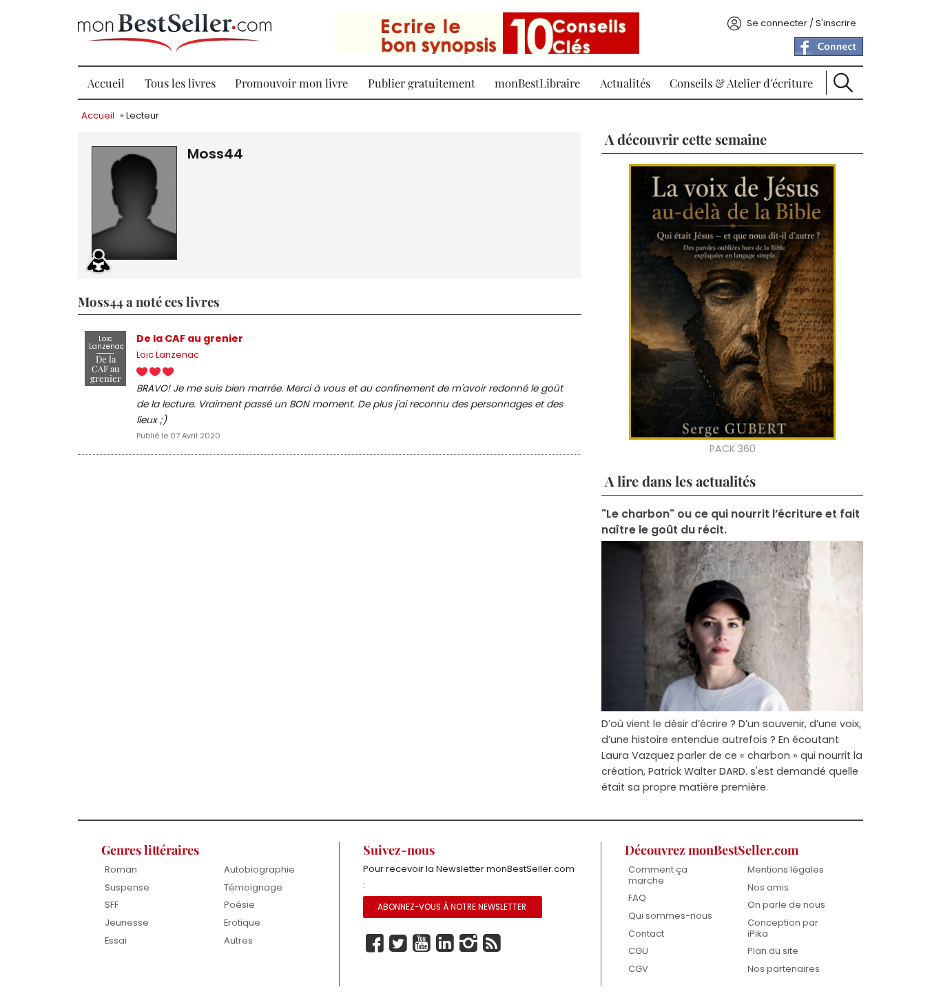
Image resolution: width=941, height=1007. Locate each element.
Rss (492, 943)
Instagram (468, 943)
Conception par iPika (782, 928)
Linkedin (445, 943)
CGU (638, 950)
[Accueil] (174, 32)
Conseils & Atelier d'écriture (741, 82)
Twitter (398, 943)
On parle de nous (786, 904)
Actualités (625, 82)
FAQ (637, 897)
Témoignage (253, 887)
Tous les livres (180, 82)
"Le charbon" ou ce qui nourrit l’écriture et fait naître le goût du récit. (730, 522)
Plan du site (772, 950)
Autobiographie (259, 869)
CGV (638, 968)
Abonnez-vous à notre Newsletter (452, 907)
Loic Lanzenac (167, 354)
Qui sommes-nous (670, 915)
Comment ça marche (657, 875)
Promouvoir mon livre (291, 82)
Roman (121, 869)
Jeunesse (127, 922)
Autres (238, 940)
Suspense (127, 887)
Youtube (421, 943)
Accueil (106, 82)
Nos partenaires (783, 968)
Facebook (374, 943)
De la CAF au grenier (189, 338)
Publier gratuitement (421, 82)
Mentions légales (785, 869)
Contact (646, 933)
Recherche (843, 83)
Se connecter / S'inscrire (801, 23)
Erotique (242, 922)
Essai (116, 940)
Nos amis (768, 887)
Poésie (239, 904)
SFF (111, 904)
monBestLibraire (537, 82)
